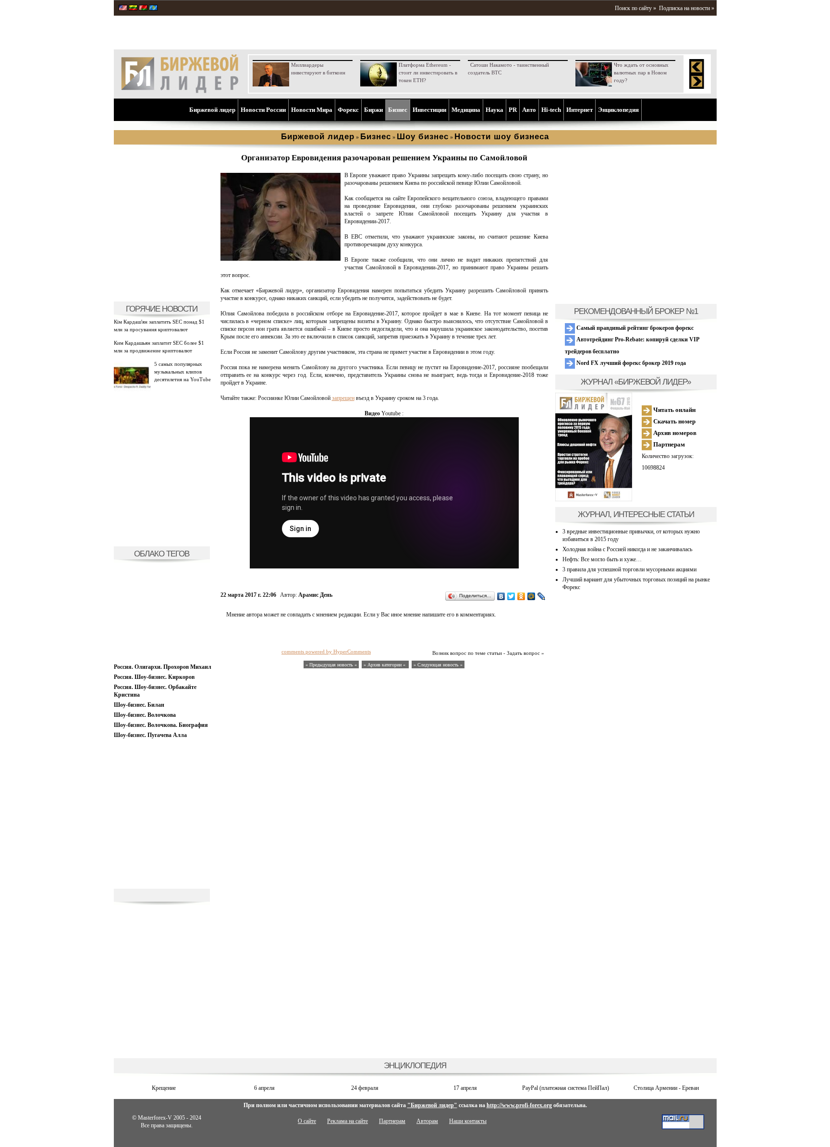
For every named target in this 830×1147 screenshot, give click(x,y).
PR (513, 109)
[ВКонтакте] (501, 596)
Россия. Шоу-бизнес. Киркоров (154, 677)
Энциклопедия (618, 109)
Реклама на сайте (347, 1121)
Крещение (164, 1088)
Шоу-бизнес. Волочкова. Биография (161, 725)
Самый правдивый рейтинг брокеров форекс (634, 328)
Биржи (373, 109)
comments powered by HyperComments (326, 651)
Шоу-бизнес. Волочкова (145, 715)
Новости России (263, 109)
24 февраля (364, 1088)
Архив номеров (674, 432)
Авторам (427, 1121)
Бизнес (397, 109)
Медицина (466, 109)
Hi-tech (551, 109)
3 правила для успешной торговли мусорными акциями (629, 569)
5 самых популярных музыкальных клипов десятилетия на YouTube (182, 371)
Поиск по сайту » (635, 8)
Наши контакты (468, 1121)
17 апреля (465, 1088)
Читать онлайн (674, 409)
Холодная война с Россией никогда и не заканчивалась (627, 549)
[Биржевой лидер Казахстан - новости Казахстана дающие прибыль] (153, 8)
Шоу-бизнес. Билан (139, 704)
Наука (494, 109)
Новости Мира (311, 109)
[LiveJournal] (542, 596)
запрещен (343, 398)
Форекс (348, 109)
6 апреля (264, 1088)
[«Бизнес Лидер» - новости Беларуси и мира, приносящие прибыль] (143, 8)
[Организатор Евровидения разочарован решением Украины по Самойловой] (280, 258)
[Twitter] (511, 596)
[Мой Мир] (531, 596)
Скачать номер (674, 421)
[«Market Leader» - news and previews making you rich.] (123, 8)
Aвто (529, 109)
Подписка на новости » (686, 8)
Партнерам (668, 444)
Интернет (579, 109)
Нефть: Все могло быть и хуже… (602, 559)
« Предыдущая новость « (331, 664)
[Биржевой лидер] (179, 91)
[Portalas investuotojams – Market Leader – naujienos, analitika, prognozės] (133, 8)
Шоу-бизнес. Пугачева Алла (150, 735)
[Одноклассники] (521, 596)
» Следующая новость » (438, 664)
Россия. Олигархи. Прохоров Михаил (162, 667)
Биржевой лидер (212, 109)
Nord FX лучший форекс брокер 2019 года (630, 363)
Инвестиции (429, 109)
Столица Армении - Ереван (666, 1088)
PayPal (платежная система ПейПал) (565, 1088)
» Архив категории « (385, 664)
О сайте (307, 1121)
